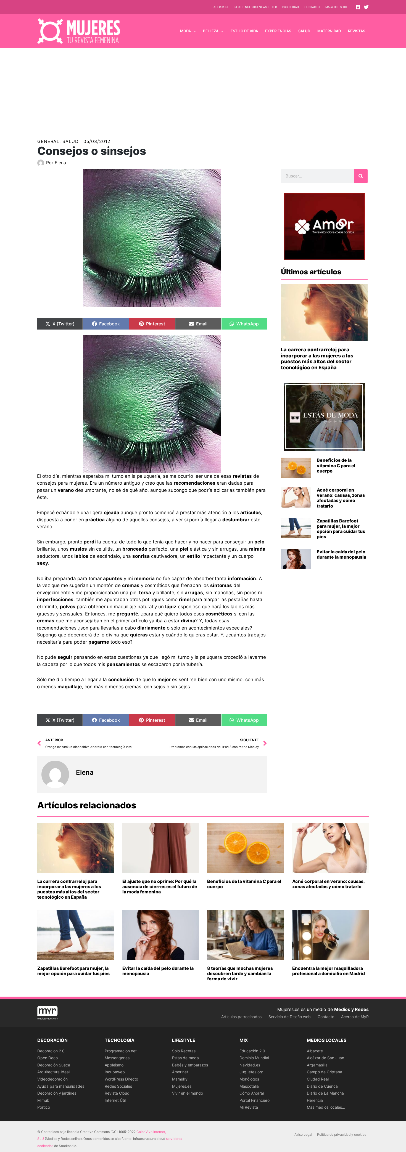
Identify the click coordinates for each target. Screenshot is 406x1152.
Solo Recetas (184, 1051)
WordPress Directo (121, 1079)
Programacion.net (121, 1051)
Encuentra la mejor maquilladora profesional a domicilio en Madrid (328, 970)
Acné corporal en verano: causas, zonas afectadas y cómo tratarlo (341, 498)
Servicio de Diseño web (289, 1016)
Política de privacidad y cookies (341, 1134)
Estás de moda (185, 1057)
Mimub (43, 1100)
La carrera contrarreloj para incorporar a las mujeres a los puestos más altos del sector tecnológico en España (317, 358)
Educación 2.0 (252, 1051)
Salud (70, 141)
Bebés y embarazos (190, 1065)
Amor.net (180, 1071)
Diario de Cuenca (322, 1086)
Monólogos (249, 1079)
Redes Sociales (118, 1086)
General (48, 141)
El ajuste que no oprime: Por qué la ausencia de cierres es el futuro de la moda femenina (159, 886)
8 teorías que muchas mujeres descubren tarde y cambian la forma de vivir (240, 973)
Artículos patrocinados (241, 1016)
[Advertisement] (203, 89)
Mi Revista (248, 1107)
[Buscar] (361, 176)
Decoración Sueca (53, 1065)
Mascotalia (249, 1086)
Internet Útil (115, 1100)
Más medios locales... (326, 1107)
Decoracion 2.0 (51, 1051)
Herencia (315, 1100)
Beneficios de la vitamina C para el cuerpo (336, 465)
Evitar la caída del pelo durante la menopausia (341, 554)
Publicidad (290, 7)
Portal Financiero (254, 1100)
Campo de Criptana (324, 1071)
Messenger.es (117, 1057)
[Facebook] (357, 7)
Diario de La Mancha (325, 1093)
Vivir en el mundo (187, 1093)
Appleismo (114, 1065)
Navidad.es (249, 1065)
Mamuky (180, 1079)
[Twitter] (366, 7)
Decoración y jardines (56, 1093)
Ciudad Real (318, 1079)
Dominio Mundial (254, 1057)
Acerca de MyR (355, 1016)
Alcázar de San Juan (325, 1057)
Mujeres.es (181, 1086)
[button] (193, 30)
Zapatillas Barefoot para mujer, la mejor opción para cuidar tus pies (341, 529)
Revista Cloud (117, 1093)
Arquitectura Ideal (53, 1071)
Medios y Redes (351, 1009)
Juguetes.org (251, 1071)
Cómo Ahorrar (251, 1093)
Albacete (315, 1051)
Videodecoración (52, 1079)
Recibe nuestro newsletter (255, 7)
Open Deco (47, 1057)
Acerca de (221, 7)
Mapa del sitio (336, 7)
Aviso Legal (303, 1134)
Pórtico (43, 1107)
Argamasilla (317, 1065)
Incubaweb (115, 1071)
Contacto (312, 7)
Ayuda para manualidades (60, 1086)
